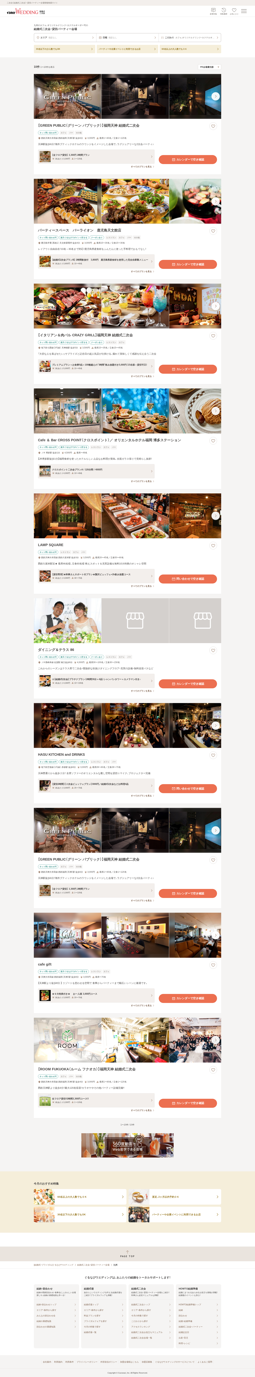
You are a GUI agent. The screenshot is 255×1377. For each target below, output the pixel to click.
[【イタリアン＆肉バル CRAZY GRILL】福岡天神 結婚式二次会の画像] (127, 306)
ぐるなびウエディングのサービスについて (175, 1362)
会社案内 (47, 1362)
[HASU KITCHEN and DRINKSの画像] (127, 725)
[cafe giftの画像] (127, 935)
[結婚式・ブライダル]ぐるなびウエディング (53, 1265)
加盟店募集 (147, 1362)
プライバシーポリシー (87, 1362)
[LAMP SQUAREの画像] (127, 515)
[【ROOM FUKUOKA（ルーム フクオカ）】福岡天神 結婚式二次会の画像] (127, 1040)
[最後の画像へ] (215, 96)
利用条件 (69, 1362)
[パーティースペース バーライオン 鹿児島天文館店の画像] (127, 201)
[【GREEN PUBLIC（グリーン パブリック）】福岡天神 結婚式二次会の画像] (127, 96)
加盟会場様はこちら (129, 1362)
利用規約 (58, 1362)
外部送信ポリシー (108, 1362)
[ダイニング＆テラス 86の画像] (127, 620)
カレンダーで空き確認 (190, 159)
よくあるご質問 (205, 1362)
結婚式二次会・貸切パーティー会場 (93, 1265)
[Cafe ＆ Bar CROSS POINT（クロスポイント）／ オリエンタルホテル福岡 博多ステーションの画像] (127, 410)
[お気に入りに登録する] (213, 126)
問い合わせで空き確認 (190, 578)
